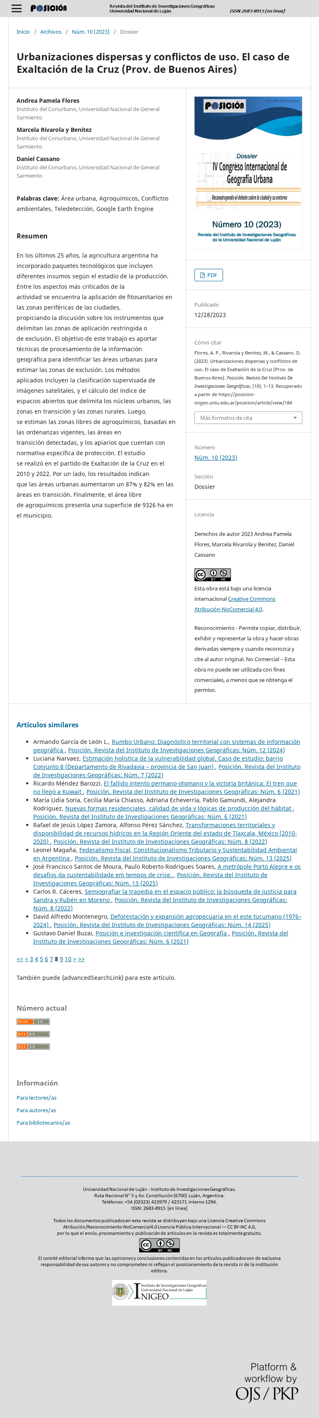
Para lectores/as (36, 1097)
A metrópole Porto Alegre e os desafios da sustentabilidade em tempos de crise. (167, 871)
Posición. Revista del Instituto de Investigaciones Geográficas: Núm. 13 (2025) (183, 858)
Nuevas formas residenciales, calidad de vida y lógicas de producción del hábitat (179, 808)
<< (20, 959)
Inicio (23, 31)
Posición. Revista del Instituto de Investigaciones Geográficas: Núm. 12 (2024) (176, 750)
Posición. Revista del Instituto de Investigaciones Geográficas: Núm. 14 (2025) (162, 925)
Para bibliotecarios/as (43, 1122)
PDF (211, 275)
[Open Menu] (16, 8)
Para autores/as (36, 1110)
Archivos (50, 31)
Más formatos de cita (226, 417)
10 (68, 959)
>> (81, 959)
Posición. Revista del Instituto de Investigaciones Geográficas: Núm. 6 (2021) (193, 792)
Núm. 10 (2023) (91, 31)
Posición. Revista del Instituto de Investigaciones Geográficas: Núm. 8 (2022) (160, 841)
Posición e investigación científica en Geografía (162, 933)
